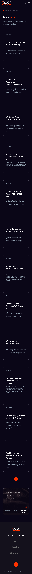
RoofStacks (8, 10)
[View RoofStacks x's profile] (16, 535)
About (16, 541)
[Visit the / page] (6, 3)
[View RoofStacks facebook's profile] (19, 535)
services (16, 547)
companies (16, 553)
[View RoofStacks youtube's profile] (23, 535)
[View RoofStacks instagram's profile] (8, 535)
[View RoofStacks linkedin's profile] (12, 535)
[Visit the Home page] (16, 529)
